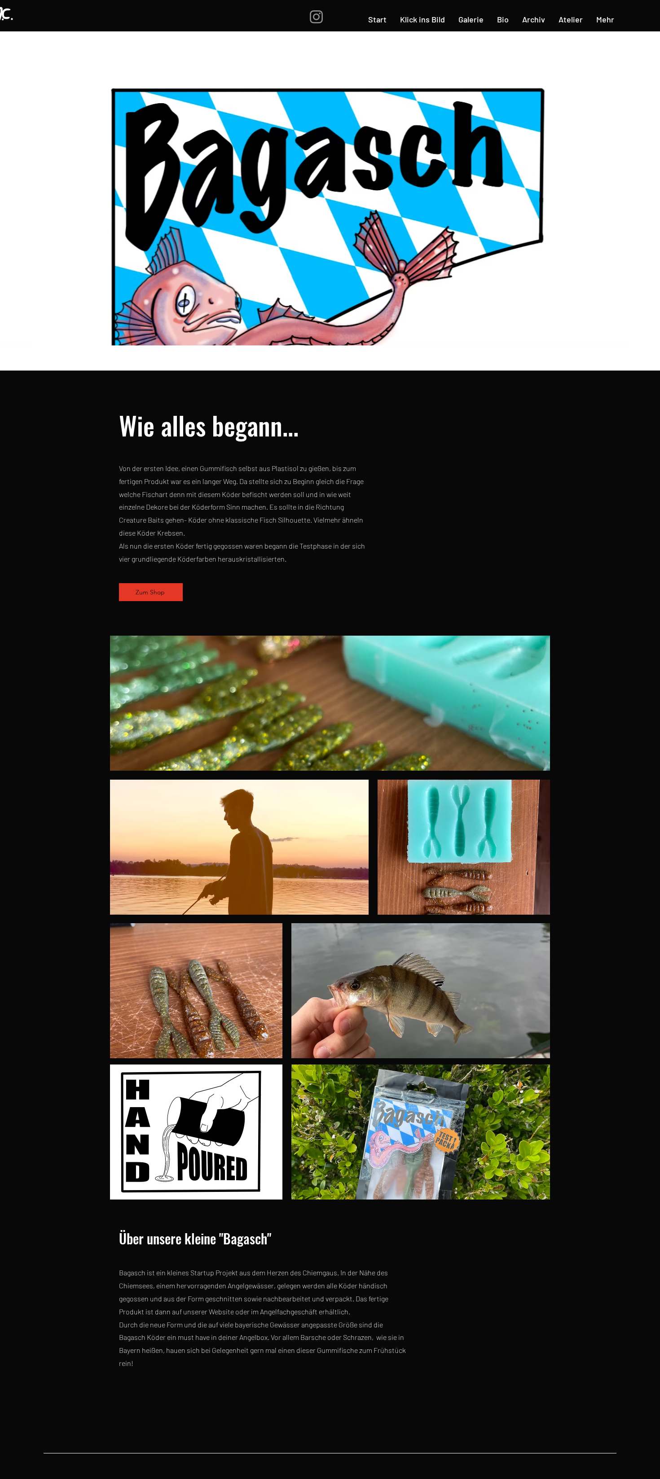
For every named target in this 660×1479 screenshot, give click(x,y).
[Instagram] (316, 17)
